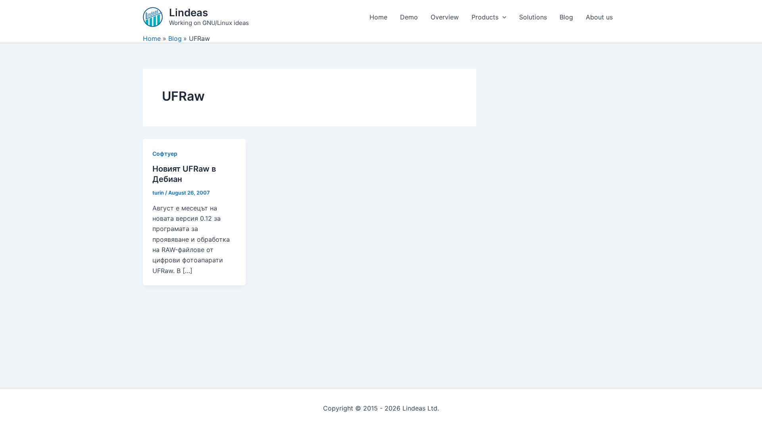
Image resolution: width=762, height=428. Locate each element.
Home (378, 17)
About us (599, 17)
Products (484, 17)
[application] (502, 17)
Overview (445, 17)
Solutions (533, 17)
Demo (409, 17)
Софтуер (164, 153)
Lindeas (188, 12)
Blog (566, 17)
